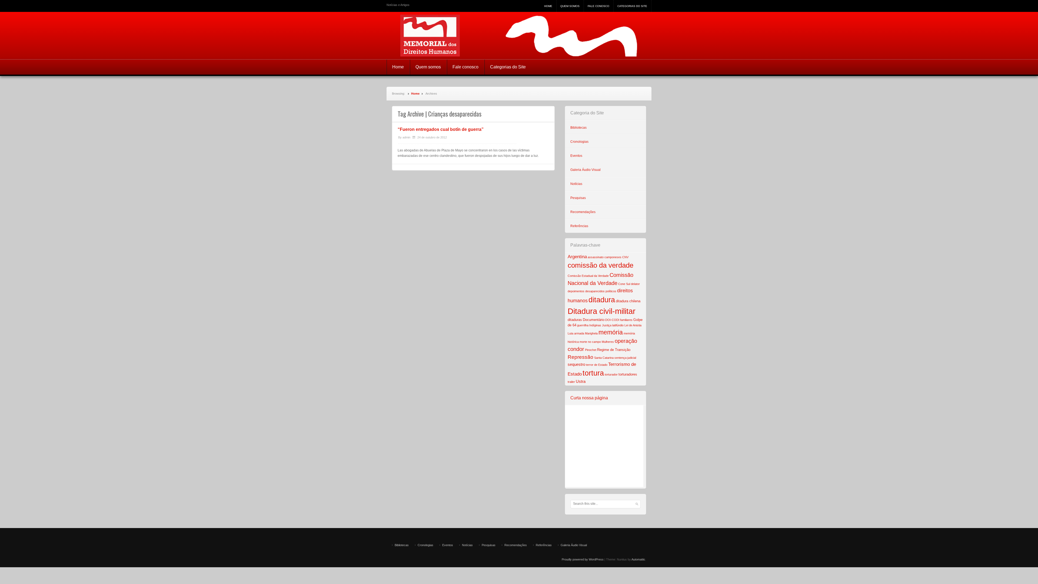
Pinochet (590, 349)
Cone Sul (624, 284)
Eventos (576, 156)
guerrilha (582, 325)
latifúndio (618, 325)
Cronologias (579, 142)
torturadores (627, 374)
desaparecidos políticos (600, 291)
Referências (579, 226)
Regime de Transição (613, 350)
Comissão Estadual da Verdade (588, 275)
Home (548, 6)
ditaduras (575, 320)
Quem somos (570, 6)
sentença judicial (625, 357)
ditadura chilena (628, 301)
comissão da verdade (600, 265)
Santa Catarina (604, 357)
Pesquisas (578, 198)
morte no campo (590, 341)
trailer (571, 381)
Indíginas (595, 325)
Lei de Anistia (632, 325)
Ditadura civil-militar (602, 311)
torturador (611, 374)
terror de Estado (596, 364)
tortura (593, 373)
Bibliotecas (578, 128)
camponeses (612, 257)
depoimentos (576, 291)
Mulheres (608, 341)
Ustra (580, 381)
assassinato (596, 257)
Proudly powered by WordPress (583, 559)
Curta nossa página (589, 398)
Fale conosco (598, 6)
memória (610, 332)
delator (635, 284)
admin (406, 137)
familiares (626, 319)
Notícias (576, 184)
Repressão (580, 357)
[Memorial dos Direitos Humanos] (519, 36)
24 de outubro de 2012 (432, 137)
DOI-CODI (612, 319)
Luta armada (576, 333)
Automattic (638, 559)
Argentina (577, 256)
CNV (625, 257)
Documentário (593, 320)
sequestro (576, 364)
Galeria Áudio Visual (585, 170)
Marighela (591, 333)
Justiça (606, 325)
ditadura (601, 300)
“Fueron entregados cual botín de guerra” (441, 129)
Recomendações (582, 212)
